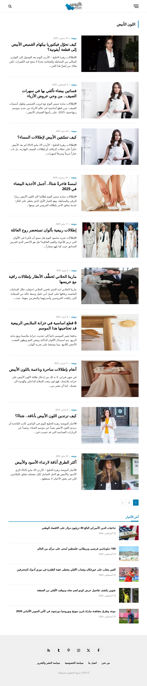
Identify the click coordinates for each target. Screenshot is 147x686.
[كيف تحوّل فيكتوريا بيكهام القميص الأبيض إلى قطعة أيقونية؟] (110, 53)
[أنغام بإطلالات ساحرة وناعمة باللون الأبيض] (110, 379)
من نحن (106, 663)
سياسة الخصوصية (74, 663)
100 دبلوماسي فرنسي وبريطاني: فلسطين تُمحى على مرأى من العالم (76, 548)
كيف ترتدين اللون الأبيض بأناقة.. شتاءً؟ (46, 415)
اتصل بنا (92, 663)
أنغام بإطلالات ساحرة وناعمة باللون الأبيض (43, 369)
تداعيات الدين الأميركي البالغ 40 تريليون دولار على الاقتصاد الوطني (79, 528)
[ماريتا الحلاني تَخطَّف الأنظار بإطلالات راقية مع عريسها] (110, 286)
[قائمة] (136, 6)
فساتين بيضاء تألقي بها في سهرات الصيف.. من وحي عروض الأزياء (49, 93)
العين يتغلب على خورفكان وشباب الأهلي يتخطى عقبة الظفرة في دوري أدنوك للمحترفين (66, 569)
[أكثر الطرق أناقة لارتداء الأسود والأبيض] (110, 471)
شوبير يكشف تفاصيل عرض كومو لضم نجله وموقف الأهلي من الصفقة (76, 590)
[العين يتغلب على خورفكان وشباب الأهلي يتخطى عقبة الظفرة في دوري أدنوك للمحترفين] (129, 574)
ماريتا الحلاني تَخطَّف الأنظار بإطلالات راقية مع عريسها (43, 279)
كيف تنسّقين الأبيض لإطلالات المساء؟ (47, 137)
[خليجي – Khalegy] (73, 6)
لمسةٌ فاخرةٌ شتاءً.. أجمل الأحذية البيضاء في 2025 (45, 186)
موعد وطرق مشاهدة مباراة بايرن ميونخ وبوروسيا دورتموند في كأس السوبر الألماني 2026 (66, 611)
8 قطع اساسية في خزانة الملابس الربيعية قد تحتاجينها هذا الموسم (44, 325)
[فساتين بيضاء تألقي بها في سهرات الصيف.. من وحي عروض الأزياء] (110, 100)
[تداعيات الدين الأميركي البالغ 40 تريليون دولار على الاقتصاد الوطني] (129, 533)
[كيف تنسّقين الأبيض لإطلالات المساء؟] (110, 146)
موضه (74, 38)
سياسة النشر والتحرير (48, 663)
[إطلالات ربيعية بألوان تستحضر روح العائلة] (110, 239)
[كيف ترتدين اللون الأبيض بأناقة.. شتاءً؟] (110, 425)
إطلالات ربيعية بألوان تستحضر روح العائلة (44, 230)
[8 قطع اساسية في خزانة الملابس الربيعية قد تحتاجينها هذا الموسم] (110, 332)
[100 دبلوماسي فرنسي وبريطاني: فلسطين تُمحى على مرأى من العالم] (129, 553)
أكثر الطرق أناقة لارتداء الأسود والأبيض (46, 462)
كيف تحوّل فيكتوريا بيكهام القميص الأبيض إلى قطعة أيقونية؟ (44, 47)
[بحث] (10, 6)
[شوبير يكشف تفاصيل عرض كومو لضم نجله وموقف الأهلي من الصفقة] (129, 595)
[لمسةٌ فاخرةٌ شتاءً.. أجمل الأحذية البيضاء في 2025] (110, 193)
